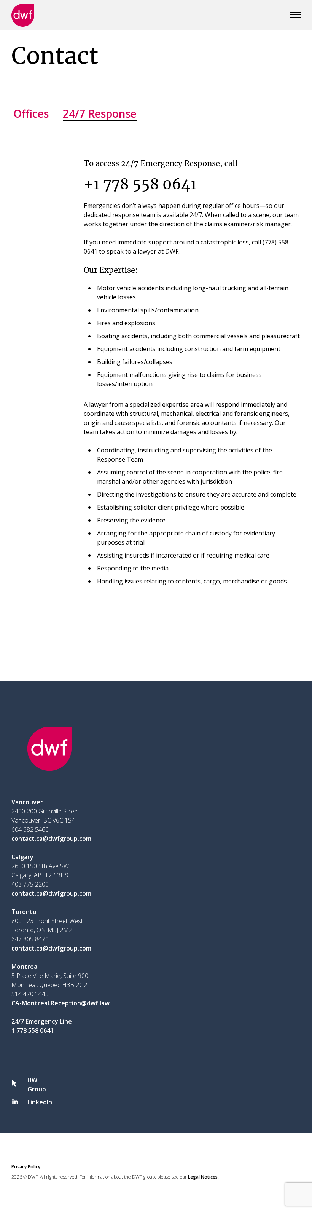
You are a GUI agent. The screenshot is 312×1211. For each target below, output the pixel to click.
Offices (31, 113)
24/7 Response (100, 113)
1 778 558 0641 (32, 1030)
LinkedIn (39, 1102)
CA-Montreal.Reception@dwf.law (60, 1003)
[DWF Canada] (22, 15)
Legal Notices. (203, 1177)
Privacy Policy (25, 1166)
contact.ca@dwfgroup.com (51, 838)
